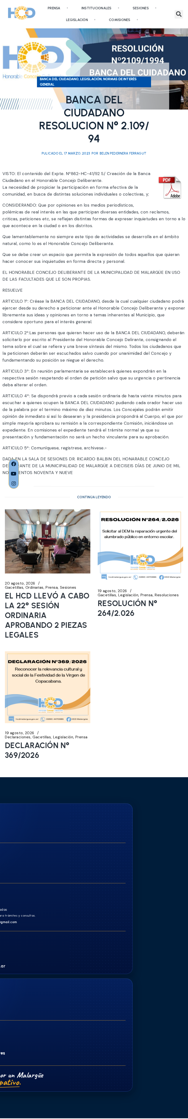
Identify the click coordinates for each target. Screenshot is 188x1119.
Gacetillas (14, 588)
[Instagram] (14, 483)
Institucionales (97, 8)
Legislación (77, 20)
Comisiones (119, 20)
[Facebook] (14, 464)
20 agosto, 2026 (20, 583)
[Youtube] (14, 474)
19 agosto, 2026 (112, 591)
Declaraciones (18, 737)
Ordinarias (34, 588)
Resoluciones (167, 595)
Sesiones (141, 8)
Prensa (54, 8)
